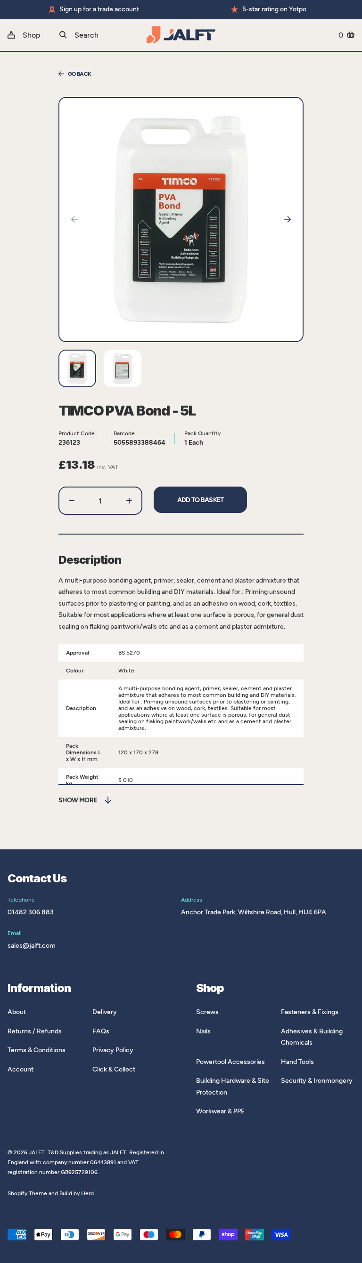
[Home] (181, 34)
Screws (207, 1012)
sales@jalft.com (32, 946)
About (17, 1012)
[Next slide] (287, 219)
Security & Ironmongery (317, 1081)
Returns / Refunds (35, 1031)
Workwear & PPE (220, 1111)
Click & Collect (113, 1069)
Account (20, 1069)
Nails (203, 1031)
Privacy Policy (112, 1050)
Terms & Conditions (37, 1050)
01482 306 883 (31, 912)
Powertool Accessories (230, 1062)
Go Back (79, 74)
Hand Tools (297, 1062)
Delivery (104, 1012)
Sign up (70, 9)
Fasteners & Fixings (309, 1012)
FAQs (100, 1031)
